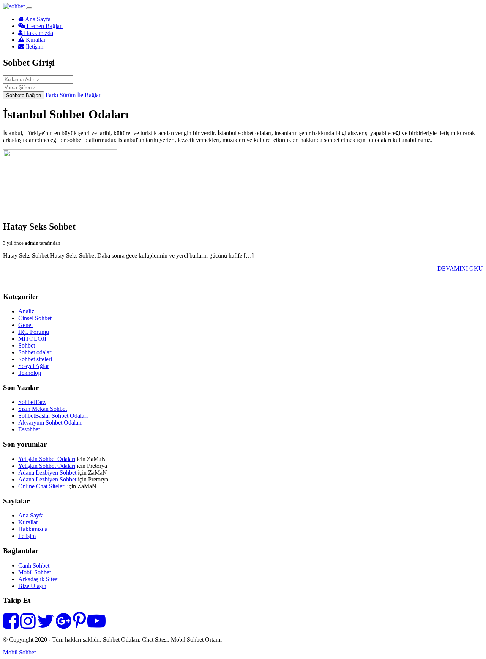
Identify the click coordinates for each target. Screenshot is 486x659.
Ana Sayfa (37, 19)
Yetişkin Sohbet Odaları (46, 459)
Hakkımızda (37, 33)
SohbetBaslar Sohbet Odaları (53, 415)
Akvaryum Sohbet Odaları (50, 422)
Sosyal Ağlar (33, 366)
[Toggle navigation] (29, 8)
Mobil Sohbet (34, 572)
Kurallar (35, 39)
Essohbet (29, 429)
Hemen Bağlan (44, 26)
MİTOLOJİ (32, 338)
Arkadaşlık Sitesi (38, 579)
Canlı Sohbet (33, 565)
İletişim (33, 46)
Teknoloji (29, 373)
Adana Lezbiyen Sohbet (47, 472)
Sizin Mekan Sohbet (42, 409)
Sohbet (26, 345)
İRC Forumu (33, 332)
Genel (25, 325)
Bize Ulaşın (32, 586)
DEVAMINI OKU (460, 268)
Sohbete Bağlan (23, 95)
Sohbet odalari (35, 352)
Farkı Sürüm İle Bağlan (74, 95)
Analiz (26, 311)
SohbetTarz (32, 402)
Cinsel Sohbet (35, 318)
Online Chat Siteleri (42, 486)
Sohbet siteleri (35, 359)
